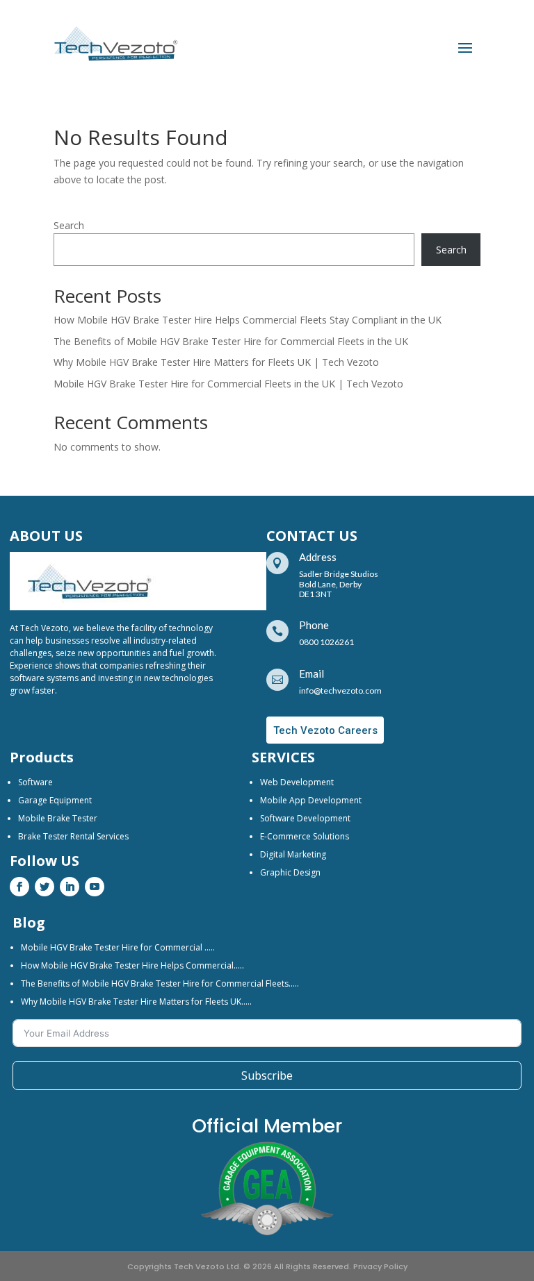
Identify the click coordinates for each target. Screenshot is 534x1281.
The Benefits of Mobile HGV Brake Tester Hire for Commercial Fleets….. (160, 983)
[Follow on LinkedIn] (69, 886)
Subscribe (267, 1075)
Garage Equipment (55, 800)
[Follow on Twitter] (44, 886)
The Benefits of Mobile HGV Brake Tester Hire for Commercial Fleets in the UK (231, 341)
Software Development (305, 818)
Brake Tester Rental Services (73, 836)
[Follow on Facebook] (19, 886)
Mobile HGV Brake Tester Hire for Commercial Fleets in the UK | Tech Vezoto (228, 383)
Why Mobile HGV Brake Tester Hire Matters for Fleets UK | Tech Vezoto (216, 362)
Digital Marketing (293, 854)
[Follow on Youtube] (94, 886)
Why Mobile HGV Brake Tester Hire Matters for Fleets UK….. (136, 1001)
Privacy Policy (380, 1266)
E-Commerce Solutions (304, 836)
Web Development (297, 782)
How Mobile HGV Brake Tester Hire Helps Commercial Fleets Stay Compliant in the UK (248, 319)
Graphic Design (290, 872)
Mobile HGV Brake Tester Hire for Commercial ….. (118, 947)
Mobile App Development (311, 800)
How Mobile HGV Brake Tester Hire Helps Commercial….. (132, 965)
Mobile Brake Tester (57, 818)
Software (35, 782)
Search (69, 225)
